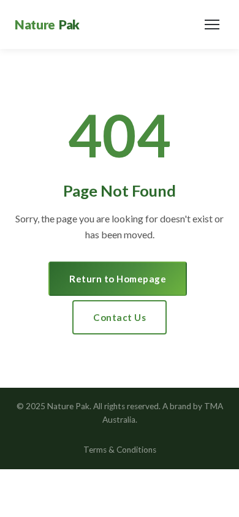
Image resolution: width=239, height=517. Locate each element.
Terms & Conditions (119, 450)
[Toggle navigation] (212, 24)
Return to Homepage (117, 278)
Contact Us (119, 317)
